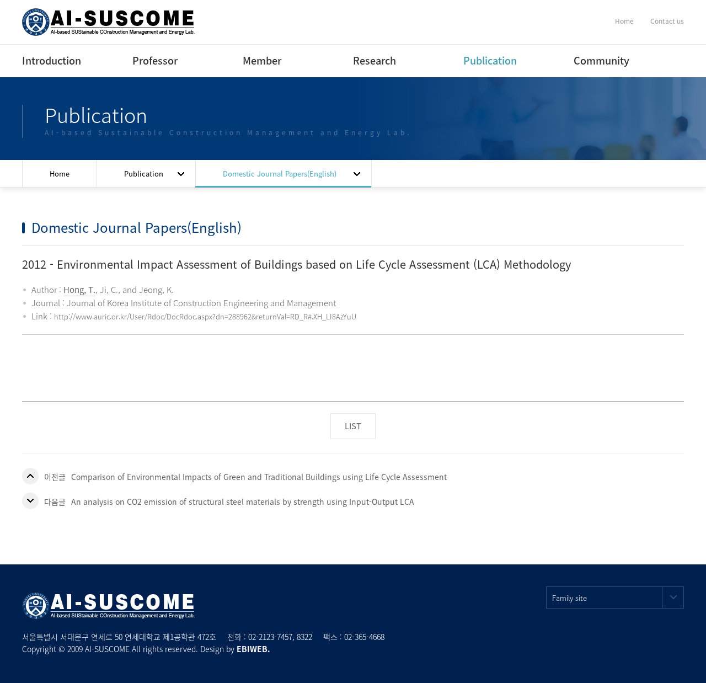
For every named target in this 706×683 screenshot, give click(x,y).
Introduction (51, 60)
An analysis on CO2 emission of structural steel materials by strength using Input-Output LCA (242, 501)
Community (601, 60)
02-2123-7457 (270, 636)
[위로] (685, 662)
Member (262, 60)
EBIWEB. (253, 648)
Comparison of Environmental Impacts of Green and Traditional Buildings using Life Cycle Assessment (259, 476)
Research (374, 60)
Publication (490, 60)
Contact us (667, 21)
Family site (569, 598)
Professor (155, 60)
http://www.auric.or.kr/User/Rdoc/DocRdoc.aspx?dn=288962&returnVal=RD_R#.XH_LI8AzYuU (205, 316)
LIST (353, 426)
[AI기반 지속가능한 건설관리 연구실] (108, 20)
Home (624, 21)
